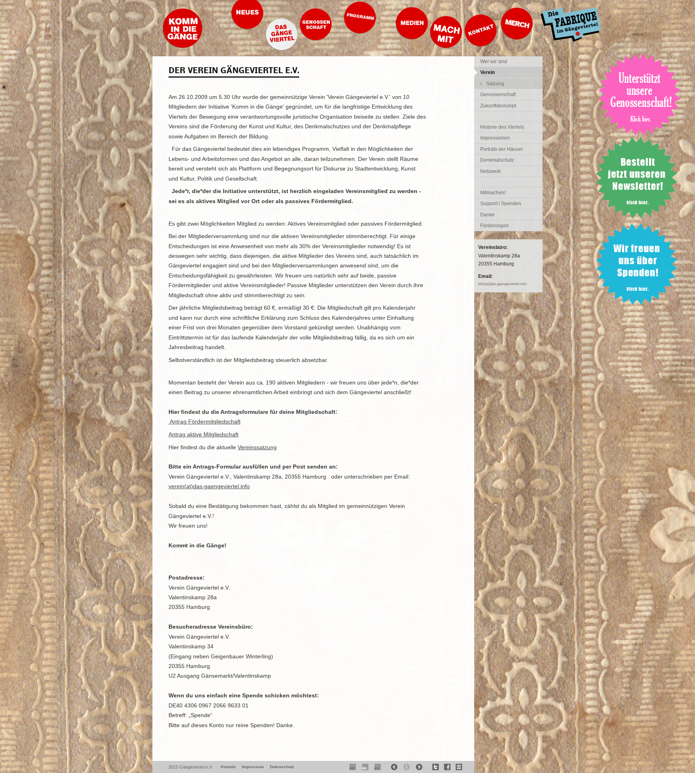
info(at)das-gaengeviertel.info (502, 284)
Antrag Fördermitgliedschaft (205, 421)
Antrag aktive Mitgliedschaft (204, 434)
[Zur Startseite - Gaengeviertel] (182, 46)
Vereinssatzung (257, 447)
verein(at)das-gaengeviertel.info (209, 486)
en (352, 768)
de (364, 768)
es (376, 768)
